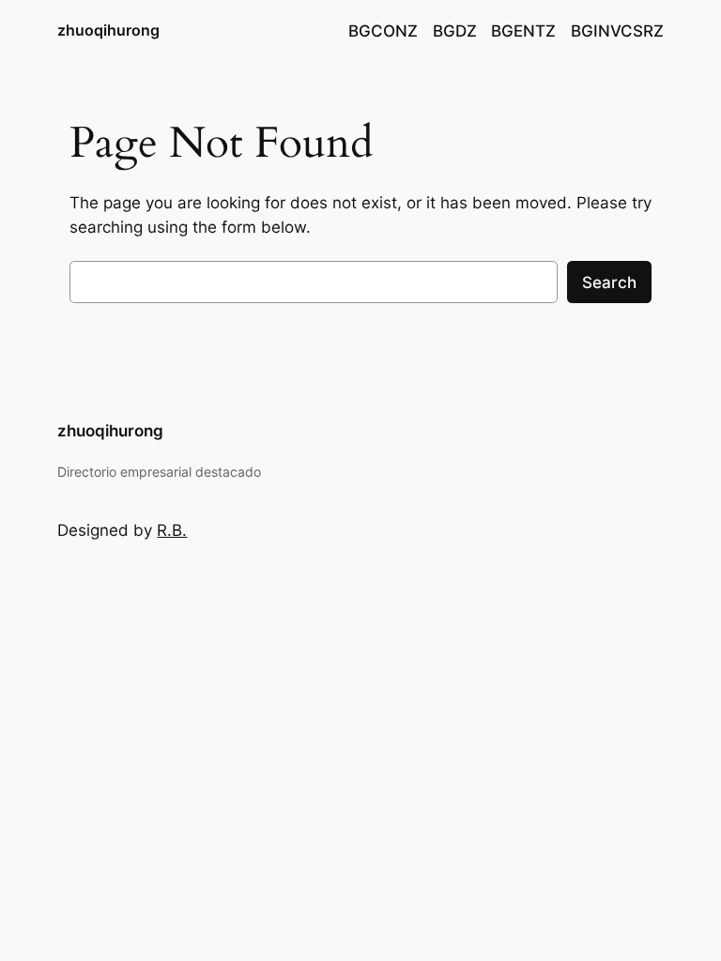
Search (609, 282)
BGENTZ (523, 31)
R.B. (172, 530)
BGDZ (455, 31)
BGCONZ (383, 31)
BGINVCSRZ (617, 31)
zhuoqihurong (108, 30)
